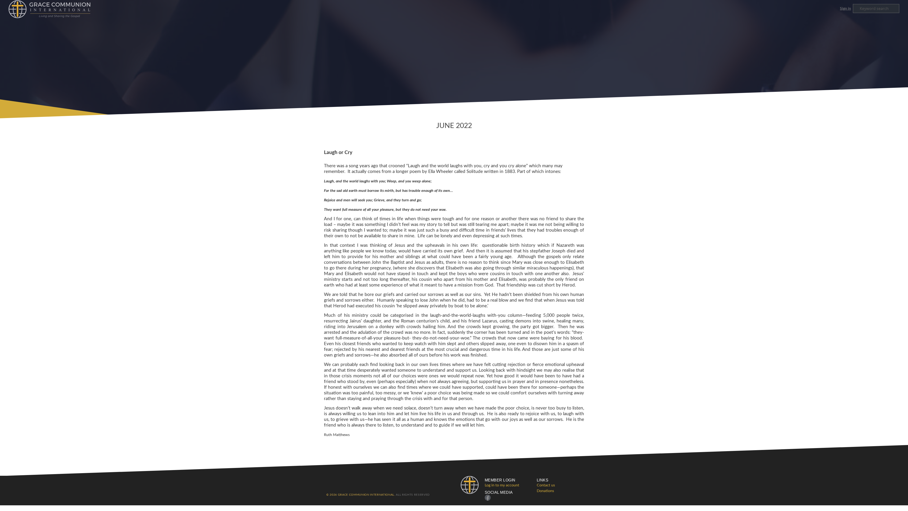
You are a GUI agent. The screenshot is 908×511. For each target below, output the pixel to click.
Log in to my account (502, 485)
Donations (545, 491)
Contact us (546, 485)
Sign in (845, 8)
